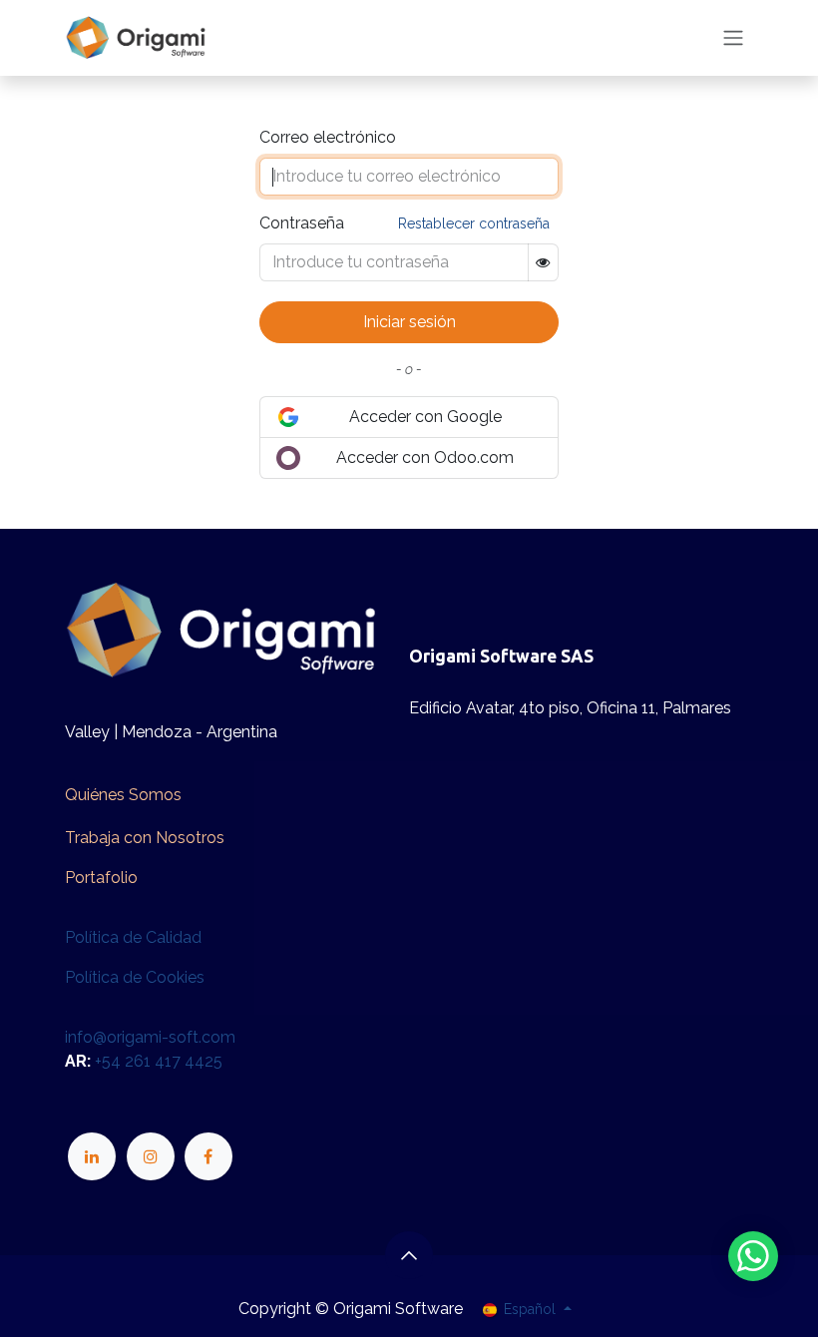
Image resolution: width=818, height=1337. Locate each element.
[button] (409, 1255)
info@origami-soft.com (150, 1037)
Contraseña (301, 223)
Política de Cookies (134, 977)
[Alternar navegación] (733, 38)
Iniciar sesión (409, 321)
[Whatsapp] (753, 1256)
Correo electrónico (327, 137)
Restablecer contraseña (474, 223)
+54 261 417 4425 (158, 1061)
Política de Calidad (133, 937)
